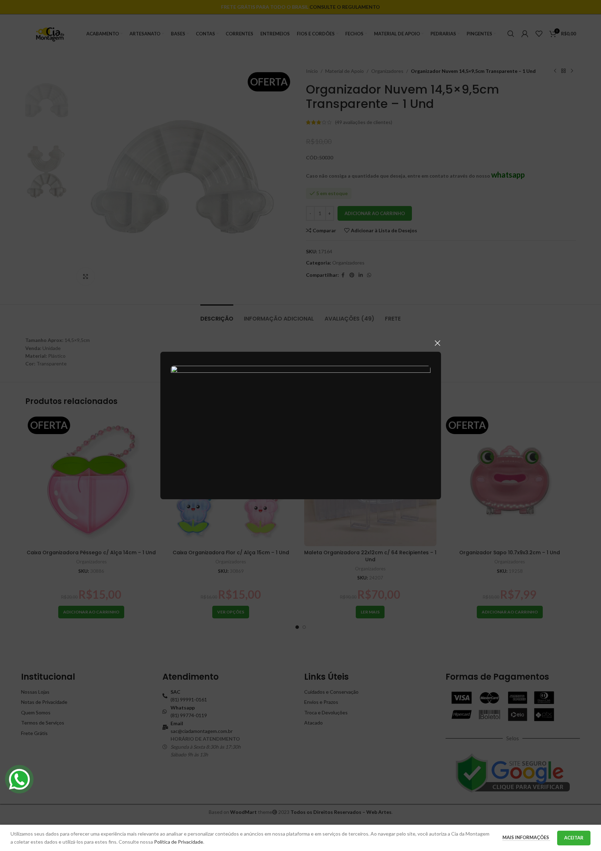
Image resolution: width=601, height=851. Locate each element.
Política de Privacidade (178, 842)
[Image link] (300, 425)
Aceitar (573, 837)
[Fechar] (437, 343)
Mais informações (526, 837)
